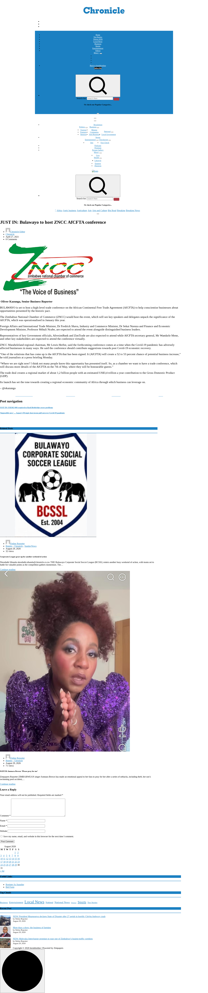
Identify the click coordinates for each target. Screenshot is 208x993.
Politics (82, 127)
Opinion (98, 58)
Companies (94, 132)
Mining (94, 130)
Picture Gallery (98, 150)
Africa (59, 110)
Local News (97, 42)
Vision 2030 (98, 39)
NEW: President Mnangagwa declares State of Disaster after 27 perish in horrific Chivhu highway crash (59, 916)
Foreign (83, 130)
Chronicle (10, 234)
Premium (98, 148)
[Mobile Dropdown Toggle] (101, 53)
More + (96, 53)
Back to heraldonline (98, 65)
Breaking (121, 110)
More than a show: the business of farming (32, 927)
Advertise (98, 63)
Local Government (109, 134)
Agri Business (94, 134)
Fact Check (105, 143)
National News (62, 902)
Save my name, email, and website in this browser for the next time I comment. (38, 836)
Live (98, 155)
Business (98, 44)
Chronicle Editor (17, 231)
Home (98, 35)
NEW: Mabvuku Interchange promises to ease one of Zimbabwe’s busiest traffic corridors (53, 939)
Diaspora (98, 166)
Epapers (98, 163)
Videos (97, 51)
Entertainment (97, 48)
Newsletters (98, 125)
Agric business (69, 110)
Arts (90, 110)
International (98, 56)
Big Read (112, 110)
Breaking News (133, 110)
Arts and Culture (99, 110)
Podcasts (98, 60)
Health (96, 158)
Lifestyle (98, 160)
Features (83, 132)
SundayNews (30, 546)
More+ (96, 152)
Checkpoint (103, 140)
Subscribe (98, 68)
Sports (98, 46)
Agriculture (82, 110)
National (107, 131)
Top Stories (98, 37)
